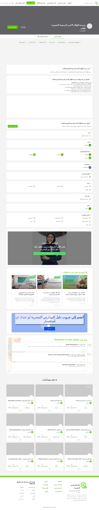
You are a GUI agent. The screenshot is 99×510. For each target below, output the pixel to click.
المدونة (46, 491)
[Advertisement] (51, 53)
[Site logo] (96, 2)
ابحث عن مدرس (58, 484)
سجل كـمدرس (58, 491)
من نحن (46, 481)
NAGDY (53, 507)
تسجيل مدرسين (30, 3)
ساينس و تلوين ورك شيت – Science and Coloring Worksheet (66, 354)
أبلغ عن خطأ (45, 488)
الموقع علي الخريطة (13, 126)
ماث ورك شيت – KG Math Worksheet (73, 365)
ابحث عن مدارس (62, 3)
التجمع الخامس (31, 487)
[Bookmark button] (79, 411)
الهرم (34, 496)
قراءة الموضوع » (82, 303)
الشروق (21, 493)
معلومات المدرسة (57, 36)
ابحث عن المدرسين (51, 3)
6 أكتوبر (21, 487)
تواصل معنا (45, 484)
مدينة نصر (21, 499)
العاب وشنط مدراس (20, 3)
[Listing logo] (89, 26)
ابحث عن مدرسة (58, 488)
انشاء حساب (2, 3)
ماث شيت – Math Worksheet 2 (75, 344)
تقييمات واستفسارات (43, 36)
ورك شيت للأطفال (41, 3)
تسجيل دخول (9, 3)
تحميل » (83, 349)
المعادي (33, 490)
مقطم (33, 499)
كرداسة (21, 496)
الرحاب (21, 490)
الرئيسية (69, 3)
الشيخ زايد (33, 493)
